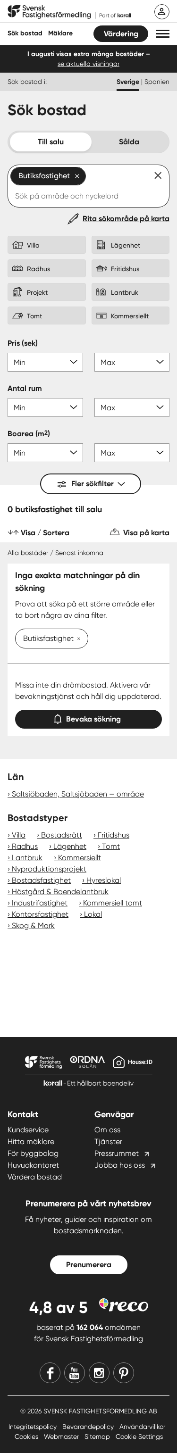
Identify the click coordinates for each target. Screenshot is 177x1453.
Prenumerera (88, 1264)
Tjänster (108, 1141)
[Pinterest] (123, 1372)
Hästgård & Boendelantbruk (60, 891)
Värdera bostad (35, 1176)
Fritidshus (113, 834)
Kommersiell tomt (112, 902)
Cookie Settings (139, 1436)
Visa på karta (146, 532)
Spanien (156, 81)
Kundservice (28, 1129)
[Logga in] (161, 11)
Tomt (111, 846)
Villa (18, 834)
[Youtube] (74, 1372)
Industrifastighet (39, 902)
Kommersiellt (79, 857)
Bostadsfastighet (41, 880)
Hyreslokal (103, 880)
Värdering (121, 33)
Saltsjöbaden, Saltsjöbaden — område (78, 793)
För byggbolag (33, 1153)
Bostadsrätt (61, 834)
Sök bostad (25, 33)
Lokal (93, 914)
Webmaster (62, 1436)
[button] (162, 33)
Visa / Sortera (45, 532)
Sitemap (98, 1436)
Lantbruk (27, 857)
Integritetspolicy (33, 1426)
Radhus (25, 846)
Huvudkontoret (33, 1165)
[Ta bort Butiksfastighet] (77, 639)
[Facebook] (50, 1372)
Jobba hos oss (119, 1165)
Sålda (129, 141)
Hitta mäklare (31, 1141)
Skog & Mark (33, 925)
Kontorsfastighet (40, 914)
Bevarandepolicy (89, 1426)
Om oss (107, 1129)
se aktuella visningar (88, 63)
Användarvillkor (142, 1426)
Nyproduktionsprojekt (49, 868)
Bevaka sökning (93, 718)
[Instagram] (99, 1372)
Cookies (27, 1436)
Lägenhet (69, 846)
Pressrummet (116, 1153)
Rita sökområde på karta (126, 218)
